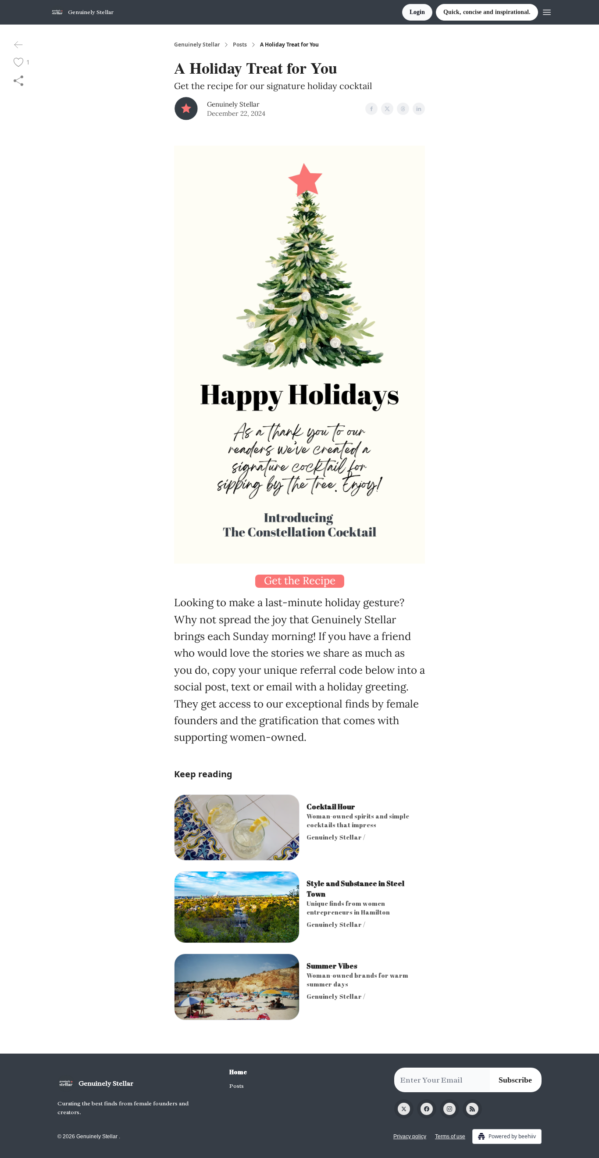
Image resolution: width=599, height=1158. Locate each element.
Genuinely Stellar (197, 44)
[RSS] (472, 1109)
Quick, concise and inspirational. (487, 12)
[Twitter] (404, 1109)
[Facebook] (426, 1109)
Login (417, 12)
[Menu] (547, 11)
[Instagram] (449, 1109)
